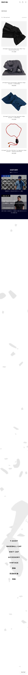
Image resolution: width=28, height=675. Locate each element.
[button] (25, 2)
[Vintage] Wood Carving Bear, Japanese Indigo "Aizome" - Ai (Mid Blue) (13, 83)
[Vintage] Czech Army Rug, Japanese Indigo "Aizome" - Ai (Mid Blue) (14, 117)
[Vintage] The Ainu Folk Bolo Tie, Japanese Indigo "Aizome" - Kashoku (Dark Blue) (14, 151)
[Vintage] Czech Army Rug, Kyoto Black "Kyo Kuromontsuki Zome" (14, 49)
